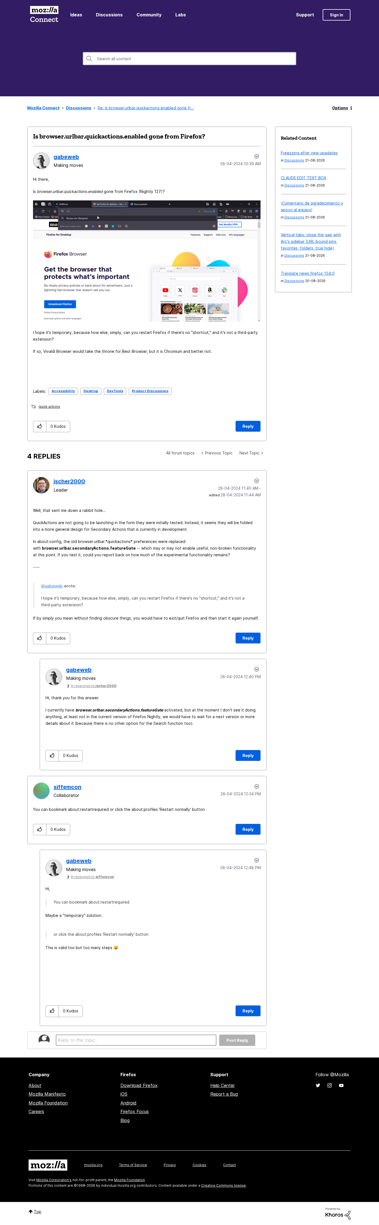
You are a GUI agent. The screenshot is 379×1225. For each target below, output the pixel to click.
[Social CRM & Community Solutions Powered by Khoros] (337, 1213)
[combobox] (189, 58)
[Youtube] (341, 1085)
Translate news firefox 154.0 (308, 273)
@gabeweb (52, 585)
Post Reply (237, 1040)
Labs (180, 14)
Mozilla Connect (44, 15)
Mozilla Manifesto (47, 1094)
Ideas (76, 14)
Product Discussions (150, 391)
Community (149, 14)
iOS (123, 1094)
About (35, 1085)
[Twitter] (317, 1085)
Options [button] (340, 107)
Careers (36, 1111)
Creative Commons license (223, 1185)
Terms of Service (133, 1165)
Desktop (91, 391)
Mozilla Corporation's (54, 1180)
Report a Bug (224, 1094)
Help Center (222, 1085)
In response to (94, 686)
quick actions (49, 406)
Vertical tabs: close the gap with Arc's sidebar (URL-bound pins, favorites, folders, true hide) (311, 241)
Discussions (109, 14)
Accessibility (63, 391)
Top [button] (37, 1211)
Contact (229, 1165)
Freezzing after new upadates (309, 152)
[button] (39, 426)
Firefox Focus (134, 1111)
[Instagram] (329, 1085)
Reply (248, 426)
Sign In (336, 14)
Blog (125, 1120)
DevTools (115, 391)
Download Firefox (139, 1085)
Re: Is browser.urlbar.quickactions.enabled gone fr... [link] (146, 107)
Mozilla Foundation (48, 1103)
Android (128, 1103)
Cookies (199, 1165)
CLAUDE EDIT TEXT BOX (303, 177)
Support (305, 14)
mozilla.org (93, 1165)
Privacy (170, 1165)
